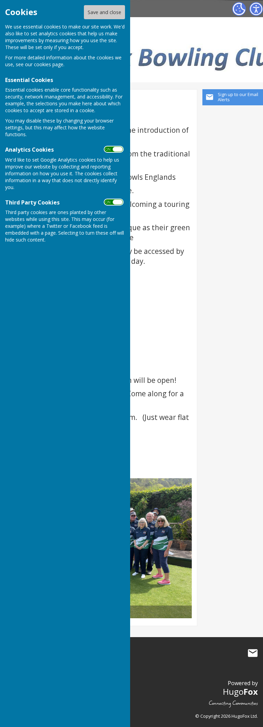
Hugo (240, 691)
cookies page (48, 64)
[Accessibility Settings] (256, 9)
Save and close (104, 12)
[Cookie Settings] (239, 9)
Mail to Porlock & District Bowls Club (253, 653)
